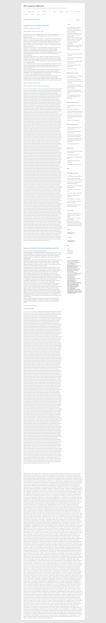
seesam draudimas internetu (44, 224)
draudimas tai (33, 141)
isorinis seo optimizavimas (75, 505)
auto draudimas (53, 90)
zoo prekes (26, 545)
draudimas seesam (48, 140)
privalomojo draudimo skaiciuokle (30, 222)
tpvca (26, 228)
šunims (69, 529)
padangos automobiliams (32, 560)
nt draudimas (38, 194)
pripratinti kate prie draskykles (29, 517)
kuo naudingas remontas (32, 504)
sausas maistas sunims (31, 529)
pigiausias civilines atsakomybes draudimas (40, 199)
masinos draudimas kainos (39, 185)
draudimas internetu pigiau (56, 134)
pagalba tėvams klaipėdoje (32, 616)
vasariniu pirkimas (43, 563)
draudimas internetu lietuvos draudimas (43, 134)
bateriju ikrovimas (78, 553)
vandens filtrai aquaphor (74, 486)
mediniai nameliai (39, 545)
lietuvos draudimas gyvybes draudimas (36, 175)
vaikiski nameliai (73, 545)
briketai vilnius (69, 264)
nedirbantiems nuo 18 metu (32, 572)
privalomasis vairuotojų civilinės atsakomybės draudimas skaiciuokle (48, 221)
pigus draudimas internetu (50, 203)
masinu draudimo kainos (28, 188)
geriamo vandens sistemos (67, 485)
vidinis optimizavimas (51, 514)
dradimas (49, 127)
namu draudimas (42, 191)
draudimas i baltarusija (38, 133)
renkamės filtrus (29, 536)
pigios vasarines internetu (45, 567)
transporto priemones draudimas (42, 231)
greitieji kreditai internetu (47, 516)
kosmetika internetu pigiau (36, 556)
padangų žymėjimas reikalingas (50, 503)
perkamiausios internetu (35, 542)
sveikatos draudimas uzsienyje (42, 227)
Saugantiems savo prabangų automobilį (36, 25)
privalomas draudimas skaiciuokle (46, 211)
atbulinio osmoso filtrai (27, 476)
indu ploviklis (45, 554)
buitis (53, 507)
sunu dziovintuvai (33, 528)
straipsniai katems (33, 514)
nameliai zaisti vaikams (52, 551)
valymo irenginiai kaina (52, 558)
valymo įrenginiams (36, 553)
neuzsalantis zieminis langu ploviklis (73, 519)
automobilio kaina (42, 102)
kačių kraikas (73, 541)
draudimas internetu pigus (40, 135)
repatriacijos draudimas (51, 222)
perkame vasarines (62, 569)
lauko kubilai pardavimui (56, 495)
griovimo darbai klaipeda (75, 547)
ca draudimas (32, 118)
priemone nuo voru (48, 495)
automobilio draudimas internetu (31, 97)
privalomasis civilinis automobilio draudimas (41, 216)
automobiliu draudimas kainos (29, 106)
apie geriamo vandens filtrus (41, 476)
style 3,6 (72, 544)
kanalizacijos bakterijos (72, 266)
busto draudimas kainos (34, 115)
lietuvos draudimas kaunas (56, 177)
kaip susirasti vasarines (47, 569)
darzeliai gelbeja (33, 511)
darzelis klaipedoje (74, 556)
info (36, 529)
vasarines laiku (64, 564)
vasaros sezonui (77, 567)
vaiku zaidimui (41, 510)
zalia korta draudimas (32, 240)
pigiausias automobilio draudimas (52, 197)
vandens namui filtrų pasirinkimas (40, 480)
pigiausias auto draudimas (40, 197)
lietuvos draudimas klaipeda (38, 178)
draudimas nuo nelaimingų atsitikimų (38, 138)
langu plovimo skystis (35, 520)
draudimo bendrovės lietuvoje (55, 143)
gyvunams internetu (47, 532)
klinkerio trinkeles (33, 548)
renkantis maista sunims (30, 573)
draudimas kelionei (36, 137)
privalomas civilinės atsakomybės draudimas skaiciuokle (46, 209)
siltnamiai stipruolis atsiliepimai (49, 508)
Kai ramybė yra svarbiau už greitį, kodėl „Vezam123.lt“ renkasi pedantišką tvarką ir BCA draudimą (74, 116)
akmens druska (69, 572)
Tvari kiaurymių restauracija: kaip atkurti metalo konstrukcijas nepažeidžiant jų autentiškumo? (74, 140)
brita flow (76, 544)
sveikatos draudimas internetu (48, 225)
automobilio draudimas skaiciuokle (48, 99)
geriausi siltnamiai (77, 592)
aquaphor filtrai (53, 486)
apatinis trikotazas (77, 554)
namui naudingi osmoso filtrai (62, 476)
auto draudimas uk (35, 93)
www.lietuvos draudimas (42, 238)
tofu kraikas (78, 586)
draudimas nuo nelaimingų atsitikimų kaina (53, 138)
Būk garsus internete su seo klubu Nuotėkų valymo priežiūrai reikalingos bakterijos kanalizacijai (74, 222)
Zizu (69, 168)
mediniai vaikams (50, 604)
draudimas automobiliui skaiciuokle (30, 131)
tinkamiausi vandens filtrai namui (34, 479)
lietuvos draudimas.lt (50, 181)
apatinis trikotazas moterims (56, 556)
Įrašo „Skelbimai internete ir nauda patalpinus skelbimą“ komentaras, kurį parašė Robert (74, 97)
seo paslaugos (73, 284)
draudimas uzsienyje (40, 141)
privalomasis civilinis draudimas (55, 216)
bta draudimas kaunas (55, 110)
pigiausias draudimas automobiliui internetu (41, 200)
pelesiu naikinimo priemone (66, 550)
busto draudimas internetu (54, 113)
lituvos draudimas (56, 183)
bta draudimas (30, 110)
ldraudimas (48, 172)
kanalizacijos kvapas (62, 538)
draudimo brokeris (44, 144)
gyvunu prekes (44, 514)
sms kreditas (40, 572)
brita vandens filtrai (49, 539)
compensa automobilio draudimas (42, 125)
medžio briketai (76, 269)
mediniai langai (77, 268)
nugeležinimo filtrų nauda (53, 483)
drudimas (38, 153)
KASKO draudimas (40, 35)
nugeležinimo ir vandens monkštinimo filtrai (38, 485)
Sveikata (38, 14)
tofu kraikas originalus (72, 523)
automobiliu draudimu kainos (40, 107)
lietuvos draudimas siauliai (47, 180)
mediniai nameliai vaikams (71, 558)
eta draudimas (52, 153)
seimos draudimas (53, 224)
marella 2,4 (60, 544)
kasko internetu (57, 163)
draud (52, 127)
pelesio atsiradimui (35, 570)
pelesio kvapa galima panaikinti (38, 495)
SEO (50, 11)
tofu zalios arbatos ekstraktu (63, 523)
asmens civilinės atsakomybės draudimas (34, 90)
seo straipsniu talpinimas (36, 486)
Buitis (39, 11)
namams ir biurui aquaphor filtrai (63, 491)
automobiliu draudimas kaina (54, 105)
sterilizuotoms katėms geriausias (44, 501)
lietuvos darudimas (35, 174)
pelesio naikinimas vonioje (43, 550)
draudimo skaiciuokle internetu (53, 150)
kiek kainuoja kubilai (54, 501)
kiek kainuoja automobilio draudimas (51, 169)
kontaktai (51, 531)
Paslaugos (26, 14)
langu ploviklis (42, 520)
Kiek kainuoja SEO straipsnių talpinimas (74, 164)
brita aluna (56, 544)
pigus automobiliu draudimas (33, 203)
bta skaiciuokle (39, 113)
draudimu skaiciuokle (42, 152)
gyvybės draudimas (43, 156)
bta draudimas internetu (38, 110)
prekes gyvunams (50, 529)
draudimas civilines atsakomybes (49, 131)
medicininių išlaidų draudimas (47, 188)
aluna (52, 544)
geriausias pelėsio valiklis (75, 497)
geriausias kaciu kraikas (45, 500)
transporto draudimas (44, 230)
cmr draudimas (32, 125)
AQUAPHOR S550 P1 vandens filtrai (73, 198)
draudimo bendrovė (27, 143)
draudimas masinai (58, 137)
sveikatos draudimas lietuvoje (31, 227)
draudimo (57, 141)
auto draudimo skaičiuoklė (52, 93)
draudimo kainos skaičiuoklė (45, 146)
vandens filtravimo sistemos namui (47, 479)
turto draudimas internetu (50, 233)
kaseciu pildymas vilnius (77, 551)
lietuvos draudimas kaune (28, 178)
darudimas (45, 127)
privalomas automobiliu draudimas (49, 206)
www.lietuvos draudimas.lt (52, 238)
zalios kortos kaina (40, 240)
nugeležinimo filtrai (29, 495)
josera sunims (66, 526)
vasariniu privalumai (50, 566)
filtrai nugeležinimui (54, 473)
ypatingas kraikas (67, 533)
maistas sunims (76, 539)
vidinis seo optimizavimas (28, 507)
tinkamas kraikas (76, 542)
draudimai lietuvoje (44, 128)
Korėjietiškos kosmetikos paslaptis (73, 143)
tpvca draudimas (30, 228)
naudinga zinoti (26, 564)
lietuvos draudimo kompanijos (29, 183)
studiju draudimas (31, 225)
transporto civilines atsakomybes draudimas (32, 230)
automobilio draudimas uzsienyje (35, 100)
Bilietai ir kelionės (31, 11)
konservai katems (61, 528)
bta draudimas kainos (47, 110)
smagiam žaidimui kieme (72, 498)
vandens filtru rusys (69, 489)
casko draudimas (35, 119)
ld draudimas (43, 172)
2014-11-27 (34, 305)
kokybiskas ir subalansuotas (73, 532)
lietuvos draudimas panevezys (36, 180)
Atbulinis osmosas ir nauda (72, 68)
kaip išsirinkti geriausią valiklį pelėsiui (52, 498)
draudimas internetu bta (31, 134)
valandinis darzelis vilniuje (52, 526)
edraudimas (47, 153)
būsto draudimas (46, 113)
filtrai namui (72, 482)
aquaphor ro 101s (50, 494)
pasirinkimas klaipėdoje (55, 557)
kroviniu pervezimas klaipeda (60, 547)
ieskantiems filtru (26, 538)
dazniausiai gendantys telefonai (55, 500)
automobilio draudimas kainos (35, 99)
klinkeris (37, 550)
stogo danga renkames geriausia (29, 550)
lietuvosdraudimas (49, 183)
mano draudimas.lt (37, 184)
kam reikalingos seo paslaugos (74, 266)
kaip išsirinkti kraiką (37, 601)
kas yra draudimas (49, 159)
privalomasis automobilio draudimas (34, 213)
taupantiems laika (36, 563)
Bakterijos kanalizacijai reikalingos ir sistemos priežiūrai (74, 215)
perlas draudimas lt (38, 196)
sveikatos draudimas (38, 225)
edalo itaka (79, 589)
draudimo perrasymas (57, 149)
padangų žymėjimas (27, 473)
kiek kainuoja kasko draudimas (36, 171)
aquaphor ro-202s (48, 492)
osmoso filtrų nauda (67, 473)
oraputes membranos (39, 554)
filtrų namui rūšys (29, 482)
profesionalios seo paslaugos (74, 278)
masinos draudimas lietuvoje (50, 185)
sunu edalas (45, 526)
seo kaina (72, 280)
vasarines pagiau (67, 566)
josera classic (40, 505)
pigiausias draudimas (52, 199)
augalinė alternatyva (39, 531)
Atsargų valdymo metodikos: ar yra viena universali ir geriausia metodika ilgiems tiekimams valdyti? (74, 35)
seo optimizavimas (74, 282)
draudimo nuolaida (33, 149)
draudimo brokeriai (27, 144)
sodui (44, 539)
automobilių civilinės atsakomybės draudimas (47, 103)
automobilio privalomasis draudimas (53, 102)
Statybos (32, 14)
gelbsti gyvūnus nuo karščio (45, 541)
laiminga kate (39, 514)
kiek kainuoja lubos (55, 513)
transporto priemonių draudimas (33, 233)
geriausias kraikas (43, 542)
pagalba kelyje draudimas (51, 194)
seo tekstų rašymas (77, 290)
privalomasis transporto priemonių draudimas (42, 219)
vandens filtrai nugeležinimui (63, 483)
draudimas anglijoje (56, 128)
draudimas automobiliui (55, 130)
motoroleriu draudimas (56, 190)
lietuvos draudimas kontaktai (49, 178)
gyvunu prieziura (56, 529)
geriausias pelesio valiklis (47, 505)
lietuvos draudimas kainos (37, 177)
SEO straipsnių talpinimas (34, 6)
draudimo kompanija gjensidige (41, 147)
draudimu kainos (35, 152)
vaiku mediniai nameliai (35, 606)
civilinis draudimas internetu (40, 124)
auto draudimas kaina (47, 91)
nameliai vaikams (61, 545)
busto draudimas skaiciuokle (44, 115)
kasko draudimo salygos (39, 163)
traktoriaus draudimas (57, 228)
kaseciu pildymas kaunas (28, 553)
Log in (68, 248)
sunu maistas (40, 526)
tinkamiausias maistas (36, 536)
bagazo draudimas (56, 107)
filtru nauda (37, 538)
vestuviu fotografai (61, 553)
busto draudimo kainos (54, 115)
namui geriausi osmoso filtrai (65, 482)
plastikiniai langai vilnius (71, 277)
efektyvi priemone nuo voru (61, 504)
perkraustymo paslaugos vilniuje (70, 525)
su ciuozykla (26, 547)
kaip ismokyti (61, 533)
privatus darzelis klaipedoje (61, 558)
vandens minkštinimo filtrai (43, 483)
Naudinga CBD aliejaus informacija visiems (74, 45)
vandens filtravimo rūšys (46, 473)
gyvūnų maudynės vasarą (54, 541)
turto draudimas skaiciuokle (31, 234)
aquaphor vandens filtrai (45, 486)
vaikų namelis (45, 545)
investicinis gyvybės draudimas (39, 159)
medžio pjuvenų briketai (72, 270)
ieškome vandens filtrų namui (67, 479)
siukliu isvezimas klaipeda (65, 606)
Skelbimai (55, 11)
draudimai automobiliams (28, 128)
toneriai (70, 551)
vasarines (75, 561)
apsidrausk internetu (53, 88)
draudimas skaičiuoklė (56, 140)
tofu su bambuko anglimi (53, 523)
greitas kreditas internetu (37, 516)
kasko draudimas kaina (54, 160)
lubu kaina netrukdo (74, 511)
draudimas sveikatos (27, 141)
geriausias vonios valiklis (72, 501)
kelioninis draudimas (37, 168)
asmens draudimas (46, 90)
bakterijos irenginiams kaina (59, 548)
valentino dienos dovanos (46, 556)
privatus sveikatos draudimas (41, 222)
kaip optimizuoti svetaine (37, 507)
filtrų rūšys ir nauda (45, 475)
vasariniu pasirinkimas (47, 564)
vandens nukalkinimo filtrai (51, 485)
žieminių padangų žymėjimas (36, 473)
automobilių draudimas (32, 105)
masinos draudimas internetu (29, 185)
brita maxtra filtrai (47, 544)
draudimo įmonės (51, 144)
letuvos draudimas (53, 172)
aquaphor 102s (56, 494)
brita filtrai (49, 601)
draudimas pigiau (33, 140)
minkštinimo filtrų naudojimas (29, 475)
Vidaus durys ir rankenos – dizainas (73, 40)
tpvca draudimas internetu (39, 228)
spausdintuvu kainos (53, 553)
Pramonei (78, 11)
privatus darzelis (58, 511)
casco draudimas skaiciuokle (52, 118)
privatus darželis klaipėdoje (71, 557)
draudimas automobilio (34, 130)
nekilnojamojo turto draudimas (54, 193)
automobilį (49, 52)
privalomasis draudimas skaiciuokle (51, 218)
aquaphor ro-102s (30, 491)
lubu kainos (61, 513)
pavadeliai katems (79, 591)
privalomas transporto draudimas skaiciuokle (36, 212)
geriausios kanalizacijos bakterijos (58, 510)
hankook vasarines (33, 564)
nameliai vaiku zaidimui (44, 606)
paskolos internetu (68, 514)
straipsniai (64, 536)
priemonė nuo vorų (64, 495)
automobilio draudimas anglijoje (44, 96)
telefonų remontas (72, 495)
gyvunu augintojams (63, 529)
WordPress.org (70, 253)
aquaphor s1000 (42, 491)
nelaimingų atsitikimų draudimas (30, 194)
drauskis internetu (50, 152)
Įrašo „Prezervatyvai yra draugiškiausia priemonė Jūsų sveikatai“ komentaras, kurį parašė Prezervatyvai (74, 86)
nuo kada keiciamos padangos (56, 522)
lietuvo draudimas (28, 174)
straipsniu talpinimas (74, 292)
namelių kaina (31, 604)
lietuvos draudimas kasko (46, 177)
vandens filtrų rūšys (36, 482)
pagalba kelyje (43, 194)
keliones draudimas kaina (43, 166)
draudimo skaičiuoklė (34, 150)
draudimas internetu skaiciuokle (51, 135)
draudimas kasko (29, 137)
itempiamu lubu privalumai (66, 511)
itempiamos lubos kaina (37, 513)
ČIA (39, 82)
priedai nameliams (63, 603)
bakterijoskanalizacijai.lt (66, 556)
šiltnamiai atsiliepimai (63, 535)
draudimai (59, 127)
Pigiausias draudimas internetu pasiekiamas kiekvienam (41, 248)
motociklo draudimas (57, 188)
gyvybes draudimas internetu (52, 156)
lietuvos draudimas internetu (48, 175)
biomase (68, 263)
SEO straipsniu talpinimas (73, 124)
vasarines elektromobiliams (56, 564)
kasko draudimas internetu (44, 160)
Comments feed (70, 251)
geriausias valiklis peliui (52, 504)
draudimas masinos (27, 138)
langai (74, 268)
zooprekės (55, 542)
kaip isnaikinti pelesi (65, 570)
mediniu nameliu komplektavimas (62, 551)
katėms (72, 529)
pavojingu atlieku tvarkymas (53, 554)
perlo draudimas (46, 196)
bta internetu (34, 113)
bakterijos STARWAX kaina (69, 548)
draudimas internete (46, 133)
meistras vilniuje (79, 525)
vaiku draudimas (35, 236)
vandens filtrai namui (68, 478)
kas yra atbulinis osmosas (51, 476)
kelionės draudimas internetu (33, 166)
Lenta (72, 11)
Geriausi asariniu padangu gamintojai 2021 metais (39, 523)
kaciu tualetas (46, 528)
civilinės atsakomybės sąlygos (37, 122)
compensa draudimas (52, 125)
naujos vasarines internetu (75, 566)
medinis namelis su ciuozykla (40, 517)
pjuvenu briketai (78, 273)
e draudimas (42, 153)
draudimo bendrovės (45, 143)
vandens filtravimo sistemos (41, 478)
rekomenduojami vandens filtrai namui (70, 480)
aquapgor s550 (36, 491)
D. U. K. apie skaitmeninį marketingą (73, 49)
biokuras (79, 262)
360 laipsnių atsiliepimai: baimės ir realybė (74, 37)
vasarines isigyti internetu (35, 567)
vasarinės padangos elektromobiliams (62, 503)
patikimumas (26, 554)
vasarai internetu (33, 569)
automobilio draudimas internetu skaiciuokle (46, 97)
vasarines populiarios (77, 563)
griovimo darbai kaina (62, 554)
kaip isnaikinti (51, 550)
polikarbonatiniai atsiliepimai (54, 535)
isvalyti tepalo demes (59, 517)
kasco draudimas (56, 159)
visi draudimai (34, 238)
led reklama (70, 535)
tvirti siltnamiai (45, 535)
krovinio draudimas (53, 171)
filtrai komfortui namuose (60, 478)
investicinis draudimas (29, 159)
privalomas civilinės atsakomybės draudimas (45, 208)
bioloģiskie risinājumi (48, 510)
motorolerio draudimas (47, 190)
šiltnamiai (61, 539)
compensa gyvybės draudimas (37, 127)
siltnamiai (77, 513)
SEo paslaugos (71, 148)
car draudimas (37, 118)
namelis (28, 606)
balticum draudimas (27, 109)
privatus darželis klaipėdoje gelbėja (37, 557)
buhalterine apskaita (73, 510)
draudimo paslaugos (49, 149)
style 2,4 (69, 544)
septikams (42, 553)
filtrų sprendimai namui (58, 479)
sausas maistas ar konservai (50, 517)
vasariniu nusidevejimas (62, 567)
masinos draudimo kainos (31, 187)
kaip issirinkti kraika (36, 541)
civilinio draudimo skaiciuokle (48, 122)
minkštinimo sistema (38, 475)
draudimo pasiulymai (41, 149)
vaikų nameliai (69, 603)
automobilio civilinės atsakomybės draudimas (46, 94)
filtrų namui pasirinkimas (50, 478)
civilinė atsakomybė (41, 119)
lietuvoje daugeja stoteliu (39, 503)
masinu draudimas (58, 187)
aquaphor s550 (28, 494)
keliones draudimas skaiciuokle (54, 166)
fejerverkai (77, 536)
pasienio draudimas (31, 196)
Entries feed (69, 250)
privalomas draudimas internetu (34, 211)
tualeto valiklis (47, 553)
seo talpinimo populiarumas (77, 560)
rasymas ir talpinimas (46, 561)
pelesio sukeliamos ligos (74, 570)
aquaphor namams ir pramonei (58, 488)
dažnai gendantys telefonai (62, 501)
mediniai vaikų (26, 604)
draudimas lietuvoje (43, 137)
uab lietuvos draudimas (40, 234)
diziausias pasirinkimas (78, 564)
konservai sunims (40, 528)
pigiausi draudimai (32, 197)
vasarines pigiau (56, 563)
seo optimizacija (71, 281)
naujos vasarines (50, 563)
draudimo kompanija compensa (29, 147)
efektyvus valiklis (78, 548)
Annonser (61, 11)
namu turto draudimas (50, 191)
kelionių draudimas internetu (54, 168)
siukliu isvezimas (26, 548)
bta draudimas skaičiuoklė (44, 112)
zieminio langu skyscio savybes (32, 510)
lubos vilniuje (73, 513)
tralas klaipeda (68, 547)
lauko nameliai (54, 545)
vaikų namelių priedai (74, 610)
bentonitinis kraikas (75, 528)
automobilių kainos (49, 107)
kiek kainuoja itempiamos (46, 513)
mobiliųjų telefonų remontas (33, 501)
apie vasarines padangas (71, 569)
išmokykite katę (61, 525)
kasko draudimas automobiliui (33, 160)
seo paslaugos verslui (72, 287)
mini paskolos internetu (50, 583)
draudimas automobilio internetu (45, 130)
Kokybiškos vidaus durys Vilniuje (73, 154)
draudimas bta (39, 131)
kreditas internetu (55, 516)
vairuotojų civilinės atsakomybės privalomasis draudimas (43, 237)
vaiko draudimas (48, 234)
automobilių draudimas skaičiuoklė (41, 106)
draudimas (50, 128)
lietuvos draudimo (58, 181)
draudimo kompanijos (51, 147)
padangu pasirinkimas (46, 522)
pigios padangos (49, 519)
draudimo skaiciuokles (28, 152)
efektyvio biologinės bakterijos (32, 539)
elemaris (80, 544)
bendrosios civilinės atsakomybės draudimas (47, 109)
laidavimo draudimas (36, 172)
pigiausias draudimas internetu (54, 200)
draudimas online (27, 140)
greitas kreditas (29, 516)
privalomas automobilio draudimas (39, 205)
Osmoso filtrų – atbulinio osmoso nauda (74, 193)
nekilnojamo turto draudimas (42, 193)
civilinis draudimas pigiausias (51, 124)
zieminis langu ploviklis (27, 520)
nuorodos (63, 531)
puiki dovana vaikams (63, 498)
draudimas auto (26, 130)
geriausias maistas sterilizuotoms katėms (68, 500)
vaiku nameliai (79, 545)
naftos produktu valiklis (57, 572)
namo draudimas (27, 191)
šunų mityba (62, 541)
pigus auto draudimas (49, 202)
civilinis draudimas (31, 124)
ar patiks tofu (33, 531)
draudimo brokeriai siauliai (36, 144)
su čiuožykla (30, 547)
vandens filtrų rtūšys (50, 480)
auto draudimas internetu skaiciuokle (36, 91)
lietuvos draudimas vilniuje (31, 181)
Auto (25, 11)
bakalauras (76, 260)
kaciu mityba (56, 525)
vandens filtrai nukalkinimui (60, 475)
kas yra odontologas (40, 544)
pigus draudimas (42, 203)
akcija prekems (73, 533)
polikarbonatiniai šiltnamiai (37, 535)
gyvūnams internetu (27, 542)
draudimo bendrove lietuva (36, 143)
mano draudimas (31, 184)
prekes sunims (42, 533)
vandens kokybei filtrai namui (29, 480)
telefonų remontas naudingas (35, 500)
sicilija (51, 572)
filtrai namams (75, 478)
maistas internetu (44, 536)
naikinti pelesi (74, 550)
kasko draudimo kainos (30, 163)
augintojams (57, 536)
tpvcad (52, 228)
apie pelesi (30, 570)
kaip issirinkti (30, 535)
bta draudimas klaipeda (34, 112)
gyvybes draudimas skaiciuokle (35, 158)
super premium (34, 526)
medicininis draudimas (37, 188)
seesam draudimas (34, 224)
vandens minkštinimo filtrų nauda (75, 483)
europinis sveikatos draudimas (31, 155)
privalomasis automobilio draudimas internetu (50, 213)
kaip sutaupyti (40, 532)
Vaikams (43, 14)
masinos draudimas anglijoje (54, 184)
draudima (55, 127)
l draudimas (30, 172)
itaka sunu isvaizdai (29, 532)
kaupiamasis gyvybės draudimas (50, 165)
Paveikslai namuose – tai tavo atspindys (74, 39)
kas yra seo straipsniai (56, 505)
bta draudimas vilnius (53, 112)
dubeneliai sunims (27, 528)
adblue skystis (67, 510)
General (67, 11)
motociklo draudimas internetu (29, 190)
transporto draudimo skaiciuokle (30, 231)
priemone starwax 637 (50, 548)
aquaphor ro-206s (69, 492)
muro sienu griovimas (69, 553)
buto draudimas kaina (52, 116)
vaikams (56, 507)
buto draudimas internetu (42, 116)
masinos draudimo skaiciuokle (41, 187)
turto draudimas (42, 233)
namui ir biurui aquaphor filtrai (51, 491)
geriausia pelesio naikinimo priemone (46, 570)
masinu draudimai (51, 187)
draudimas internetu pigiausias (29, 135)
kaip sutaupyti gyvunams (42, 529)
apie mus (54, 531)
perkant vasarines (27, 569)
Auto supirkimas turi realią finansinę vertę (74, 176)
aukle (46, 558)
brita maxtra (73, 601)
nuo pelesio (43, 558)
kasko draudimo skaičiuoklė (49, 163)
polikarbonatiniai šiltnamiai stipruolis (61, 508)
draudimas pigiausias (41, 140)
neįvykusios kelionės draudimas (31, 193)
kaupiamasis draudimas (39, 165)
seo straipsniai (71, 288)
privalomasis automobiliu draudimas (43, 215)
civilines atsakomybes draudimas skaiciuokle (45, 121)
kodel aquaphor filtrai (73, 491)
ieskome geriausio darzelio (49, 511)
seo (68, 280)
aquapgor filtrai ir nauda (37, 489)
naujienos (59, 531)
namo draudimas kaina (34, 191)
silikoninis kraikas (68, 528)
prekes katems (36, 533)
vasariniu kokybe (63, 563)
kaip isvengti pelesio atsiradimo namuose (38, 498)
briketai (71, 263)
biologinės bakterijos (54, 538)
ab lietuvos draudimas (45, 88)
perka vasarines (39, 564)
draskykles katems (71, 516)
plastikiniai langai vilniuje (71, 276)
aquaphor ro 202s (63, 494)
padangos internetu (27, 519)
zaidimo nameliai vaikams (34, 551)
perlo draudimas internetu (54, 196)
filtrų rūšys (79, 473)
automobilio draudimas (33, 96)
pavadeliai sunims (30, 533)
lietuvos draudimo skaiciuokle (40, 183)
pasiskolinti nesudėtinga (60, 514)
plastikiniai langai (77, 274)
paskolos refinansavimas (63, 516)
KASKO (59, 44)
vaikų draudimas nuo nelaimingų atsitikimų (46, 236)
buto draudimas (35, 116)
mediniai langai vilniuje (70, 269)
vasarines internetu (61, 561)
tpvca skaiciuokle (47, 228)
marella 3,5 (65, 544)
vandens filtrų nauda (68, 475)
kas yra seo (78, 495)
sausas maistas (67, 541)
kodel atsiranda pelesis (72, 508)
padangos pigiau (63, 520)
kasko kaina (26, 165)
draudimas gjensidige (30, 133)
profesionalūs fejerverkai (62, 542)
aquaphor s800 (75, 489)
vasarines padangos (49, 520)
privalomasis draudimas (28, 218)
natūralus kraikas (60, 601)
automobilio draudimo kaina (46, 100)
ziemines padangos (56, 520)
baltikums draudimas (35, 109)
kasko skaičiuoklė (31, 165)
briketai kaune (75, 263)
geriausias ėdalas (51, 536)
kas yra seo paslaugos (72, 267)
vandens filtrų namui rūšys (77, 479)
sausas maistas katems (53, 528)
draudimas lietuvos (50, 137)
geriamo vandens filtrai (36, 494)
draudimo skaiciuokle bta (43, 150)
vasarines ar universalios (37, 561)
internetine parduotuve (63, 532)
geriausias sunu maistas (28, 541)
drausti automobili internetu (30, 153)
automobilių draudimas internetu (43, 105)
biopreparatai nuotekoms (41, 548)
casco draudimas (43, 118)
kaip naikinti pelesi (57, 550)
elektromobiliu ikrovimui (36, 525)
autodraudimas (26, 94)
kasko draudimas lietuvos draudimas (37, 162)
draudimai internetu (37, 128)
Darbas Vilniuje (40, 547)
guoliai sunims (78, 526)
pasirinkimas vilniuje (40, 511)
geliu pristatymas (70, 554)
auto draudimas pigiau (55, 91)
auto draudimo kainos (43, 93)
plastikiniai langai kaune (71, 275)
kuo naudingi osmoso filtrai (30, 478)
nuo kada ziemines (39, 508)
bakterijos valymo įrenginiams (72, 262)
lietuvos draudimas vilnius (41, 181)
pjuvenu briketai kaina (70, 274)
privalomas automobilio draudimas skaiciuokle (34, 206)
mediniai (80, 603)
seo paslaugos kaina (73, 286)
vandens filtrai (72, 293)
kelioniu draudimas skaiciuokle (38, 169)
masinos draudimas (45, 184)
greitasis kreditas (78, 573)
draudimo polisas (27, 150)
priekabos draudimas (29, 205)
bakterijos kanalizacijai (72, 261)
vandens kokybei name (59, 480)
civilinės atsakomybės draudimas (52, 119)
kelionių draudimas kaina (28, 169)
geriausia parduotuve (55, 532)
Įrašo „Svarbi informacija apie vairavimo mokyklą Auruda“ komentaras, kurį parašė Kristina (74, 91)
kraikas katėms (78, 541)
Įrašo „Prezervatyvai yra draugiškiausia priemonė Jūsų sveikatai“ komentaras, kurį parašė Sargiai (74, 81)
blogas (61, 536)
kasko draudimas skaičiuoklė (49, 162)
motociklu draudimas (39, 190)
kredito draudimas (46, 171)
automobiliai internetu (34, 94)
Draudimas (44, 11)
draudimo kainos (36, 146)
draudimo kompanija (54, 146)
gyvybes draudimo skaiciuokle (47, 158)
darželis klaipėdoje (46, 557)
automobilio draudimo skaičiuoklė (32, 102)
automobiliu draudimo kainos (53, 106)
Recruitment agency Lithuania (49, 547)
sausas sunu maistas (49, 533)
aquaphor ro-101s (41, 492)
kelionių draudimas (44, 168)
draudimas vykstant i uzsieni (50, 141)
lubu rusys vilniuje (67, 513)
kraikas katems (69, 542)
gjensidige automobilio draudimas (50, 155)
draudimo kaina (30, 146)
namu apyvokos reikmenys (46, 507)
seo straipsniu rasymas (73, 289)
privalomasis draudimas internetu (39, 218)
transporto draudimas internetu (54, 230)
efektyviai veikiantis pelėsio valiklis (72, 504)
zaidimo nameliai (53, 610)
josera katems (60, 526)
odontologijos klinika (27, 526)
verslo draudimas (28, 238)
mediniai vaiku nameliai (43, 551)
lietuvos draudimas (50, 174)
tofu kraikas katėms (32, 545)
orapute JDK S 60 (31, 554)
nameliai (50, 545)
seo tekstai (70, 290)
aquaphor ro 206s (70, 494)
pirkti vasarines (70, 564)
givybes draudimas (40, 155)
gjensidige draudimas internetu (33, 156)
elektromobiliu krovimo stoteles (33, 583)
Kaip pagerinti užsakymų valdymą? (73, 120)
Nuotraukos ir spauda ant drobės (73, 109)
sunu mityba (35, 532)
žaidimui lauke (67, 545)
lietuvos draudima (43, 174)
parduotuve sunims (49, 560)
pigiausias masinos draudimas (38, 202)
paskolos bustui (43, 525)
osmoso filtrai (61, 473)
